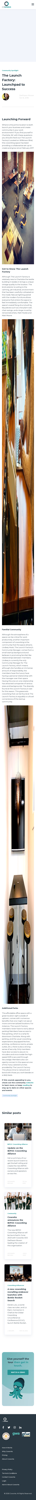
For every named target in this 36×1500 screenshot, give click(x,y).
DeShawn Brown (26, 95)
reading (26, 1085)
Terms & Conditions (9, 1473)
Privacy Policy (7, 1469)
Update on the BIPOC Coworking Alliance (17, 1151)
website (29, 1083)
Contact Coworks (8, 1477)
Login (4, 1481)
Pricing (4, 1455)
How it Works (7, 1448)
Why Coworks (7, 1451)
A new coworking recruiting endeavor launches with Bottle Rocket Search (18, 1295)
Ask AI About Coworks (10, 1485)
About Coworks (8, 1459)
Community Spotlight (10, 1095)
